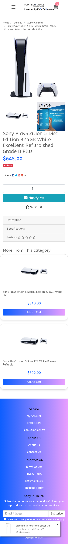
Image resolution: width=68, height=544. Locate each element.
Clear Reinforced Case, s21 (30, 529)
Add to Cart (34, 312)
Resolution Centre (34, 430)
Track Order (34, 423)
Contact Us (34, 452)
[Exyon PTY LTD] (34, 5)
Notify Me (36, 198)
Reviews (12, 237)
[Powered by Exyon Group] (38, 9)
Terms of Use (34, 467)
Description (14, 220)
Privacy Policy (34, 474)
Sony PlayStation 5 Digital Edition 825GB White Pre (32, 293)
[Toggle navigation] (13, 7)
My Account (34, 416)
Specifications (16, 228)
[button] (34, 207)
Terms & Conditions (42, 519)
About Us (34, 445)
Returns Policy (34, 481)
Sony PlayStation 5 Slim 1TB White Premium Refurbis (30, 363)
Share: (8, 175)
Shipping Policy (34, 488)
